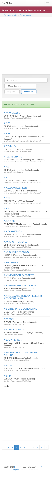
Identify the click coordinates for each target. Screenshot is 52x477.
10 (42, 447)
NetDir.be (7, 3)
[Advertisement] (26, 46)
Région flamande (26, 15)
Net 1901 (18, 467)
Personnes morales (10, 15)
